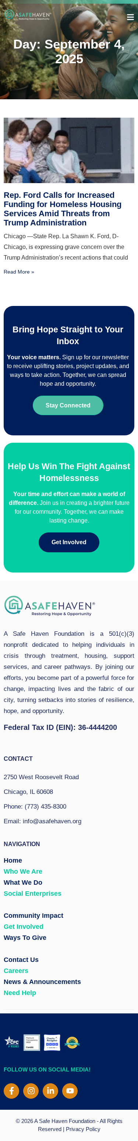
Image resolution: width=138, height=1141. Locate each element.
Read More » (19, 272)
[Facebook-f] (11, 1091)
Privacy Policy (83, 1129)
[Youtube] (70, 1091)
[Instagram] (31, 1091)
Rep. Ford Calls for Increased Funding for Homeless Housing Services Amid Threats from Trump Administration (62, 208)
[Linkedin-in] (50, 1091)
